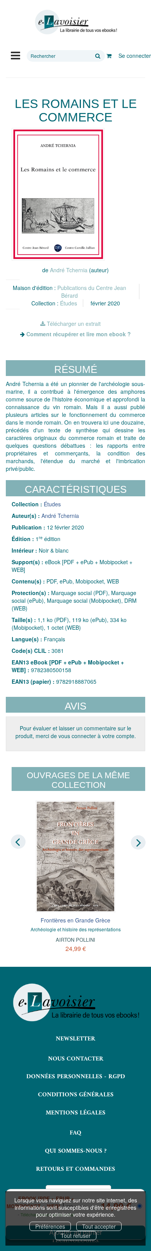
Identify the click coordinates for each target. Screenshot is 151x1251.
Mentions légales (75, 1113)
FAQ (75, 1133)
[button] (58, 194)
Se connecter (134, 55)
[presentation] (18, 841)
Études (68, 303)
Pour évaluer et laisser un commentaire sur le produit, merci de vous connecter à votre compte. (75, 732)
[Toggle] (15, 55)
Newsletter (75, 1039)
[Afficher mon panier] (109, 55)
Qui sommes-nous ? (75, 1151)
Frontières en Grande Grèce (75, 920)
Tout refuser (76, 1235)
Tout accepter (99, 1226)
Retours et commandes (75, 1169)
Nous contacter (75, 1059)
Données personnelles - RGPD (75, 1076)
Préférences (50, 1226)
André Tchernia (69, 270)
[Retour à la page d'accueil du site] (75, 22)
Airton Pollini (75, 939)
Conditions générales (75, 1094)
